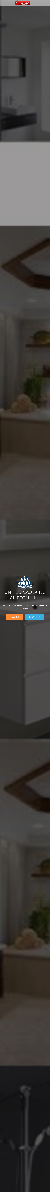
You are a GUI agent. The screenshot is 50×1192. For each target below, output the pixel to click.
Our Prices (34, 617)
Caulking (14, 617)
